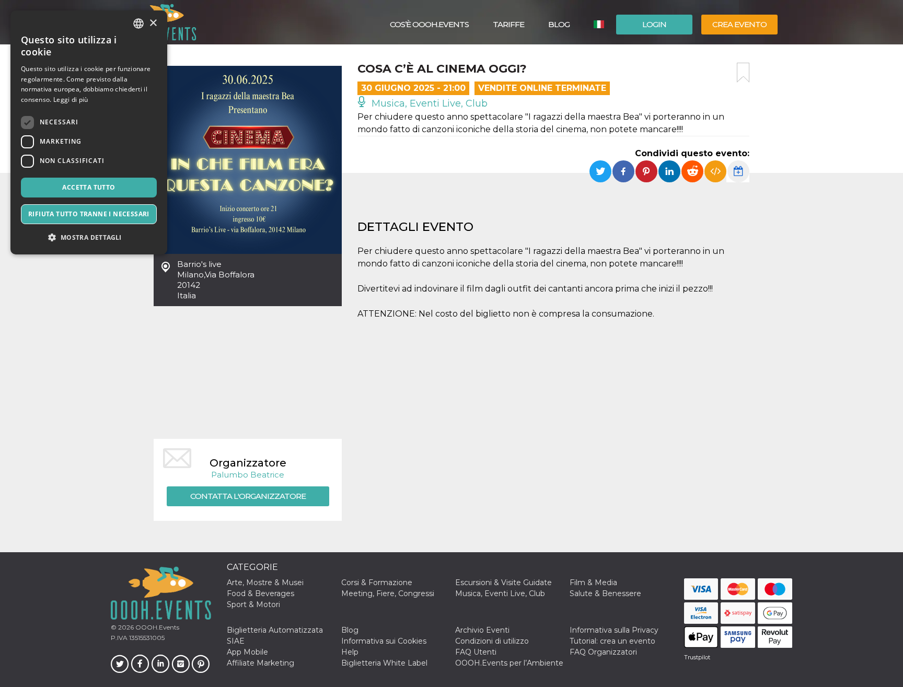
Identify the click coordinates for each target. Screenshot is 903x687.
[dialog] (88, 132)
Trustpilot (697, 657)
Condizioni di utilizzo (492, 641)
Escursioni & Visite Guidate (503, 582)
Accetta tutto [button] (88, 187)
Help (349, 652)
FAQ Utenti (475, 652)
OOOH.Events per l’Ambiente (509, 663)
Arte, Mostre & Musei (265, 582)
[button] (89, 237)
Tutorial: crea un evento (612, 641)
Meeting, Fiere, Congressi (387, 593)
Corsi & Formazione (376, 582)
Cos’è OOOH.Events (429, 24)
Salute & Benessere (605, 593)
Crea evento (739, 24)
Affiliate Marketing (260, 663)
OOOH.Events (156, 627)
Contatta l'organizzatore (248, 496)
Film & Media (593, 582)
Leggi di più (70, 99)
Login (654, 24)
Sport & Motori (253, 604)
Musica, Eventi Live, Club (428, 103)
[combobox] (138, 23)
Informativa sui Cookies (383, 641)
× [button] (153, 23)
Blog (559, 24)
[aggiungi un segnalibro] (743, 73)
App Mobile (247, 652)
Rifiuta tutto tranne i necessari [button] (88, 213)
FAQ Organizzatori (603, 652)
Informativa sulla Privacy (614, 630)
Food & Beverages (260, 593)
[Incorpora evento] (715, 171)
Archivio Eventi (482, 630)
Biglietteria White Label (384, 663)
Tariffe (508, 24)
